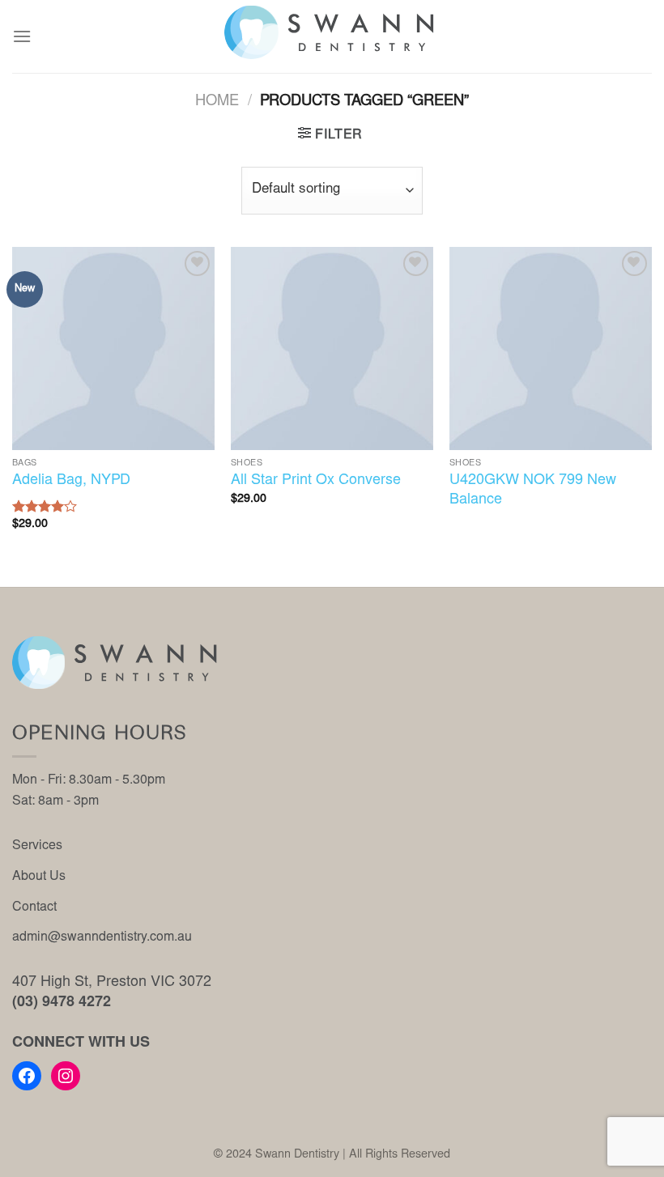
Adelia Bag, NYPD (71, 481)
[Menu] (22, 36)
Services (37, 845)
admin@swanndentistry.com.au (102, 937)
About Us (39, 876)
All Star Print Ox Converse (316, 481)
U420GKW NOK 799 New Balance (532, 490)
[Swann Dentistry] (332, 33)
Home (217, 102)
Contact (34, 907)
